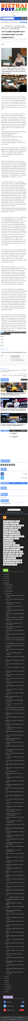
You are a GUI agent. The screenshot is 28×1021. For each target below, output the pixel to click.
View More (25, 379)
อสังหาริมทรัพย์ (7, 525)
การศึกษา (10, 553)
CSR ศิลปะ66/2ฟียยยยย (13, 555)
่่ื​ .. (4, 564)
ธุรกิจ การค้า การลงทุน (5, 399)
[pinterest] (10, 1)
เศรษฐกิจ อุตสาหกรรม (8, 540)
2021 (5, 991)
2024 (5, 578)
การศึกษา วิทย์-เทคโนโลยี (14, 534)
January (7, 989)
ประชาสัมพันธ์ (17, 26)
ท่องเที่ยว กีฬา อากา (11, 558)
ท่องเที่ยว (5, 534)
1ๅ (6, 553)
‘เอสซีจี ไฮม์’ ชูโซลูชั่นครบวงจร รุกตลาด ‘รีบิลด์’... (15, 707)
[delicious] (21, 1)
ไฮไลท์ (8, 27)
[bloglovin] (12, 1)
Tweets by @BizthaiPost (6, 503)
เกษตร (14, 547)
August (7, 593)
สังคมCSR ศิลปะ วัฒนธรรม (9, 562)
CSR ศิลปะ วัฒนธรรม (19, 536)
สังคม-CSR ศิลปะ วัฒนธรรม (17, 22)
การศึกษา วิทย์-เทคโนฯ (9, 26)
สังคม (19, 527)
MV (4, 549)
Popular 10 (5, 483)
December (8, 585)
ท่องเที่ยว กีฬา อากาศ (15, 549)
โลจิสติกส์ (6, 551)
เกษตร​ (3, 383)
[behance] (17, 1)
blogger (5, 430)
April (7, 982)
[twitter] (8, 1)
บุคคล (14, 551)
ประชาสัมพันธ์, (23, 41)
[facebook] (6, 1)
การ (20, 555)
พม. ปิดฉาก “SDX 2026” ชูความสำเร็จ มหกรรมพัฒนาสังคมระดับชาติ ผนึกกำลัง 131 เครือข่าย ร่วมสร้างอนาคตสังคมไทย (13, 409)
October (7, 589)
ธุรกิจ (17, 553)
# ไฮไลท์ (8, 334)
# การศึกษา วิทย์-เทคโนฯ (8, 332)
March (7, 984)
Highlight (14, 483)
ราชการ (5, 536)
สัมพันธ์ (20, 551)
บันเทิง (18, 521)
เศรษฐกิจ (16, 538)
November (8, 587)
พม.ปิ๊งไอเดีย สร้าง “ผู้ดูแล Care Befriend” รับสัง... (15, 637)
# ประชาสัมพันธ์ (18, 332)
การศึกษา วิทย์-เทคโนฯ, (16, 41)
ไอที (15, 527)
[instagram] (19, 1)
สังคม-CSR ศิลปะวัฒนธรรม (9, 542)
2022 (5, 583)
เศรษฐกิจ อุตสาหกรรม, (5, 42)
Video (8, 549)
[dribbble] (13, 1)
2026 (5, 574)
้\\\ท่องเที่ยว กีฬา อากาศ (11, 564)
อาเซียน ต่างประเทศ (13, 529)
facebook (23, 430)
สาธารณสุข (11, 536)
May (7, 980)
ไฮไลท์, (11, 42)
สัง (17, 551)
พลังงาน (5, 527)
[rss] (15, 1)
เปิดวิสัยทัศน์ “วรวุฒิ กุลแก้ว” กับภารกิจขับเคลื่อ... (14, 617)
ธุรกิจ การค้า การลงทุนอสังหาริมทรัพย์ (11, 560)
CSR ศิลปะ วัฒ (20, 547)
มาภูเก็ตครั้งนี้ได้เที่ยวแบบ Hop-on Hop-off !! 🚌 (14, 643)
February (8, 987)
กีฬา (10, 551)
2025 (5, 576)
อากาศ (21, 553)
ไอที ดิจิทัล (14, 525)
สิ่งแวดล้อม (6, 523)
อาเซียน (18, 562)
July (6, 976)
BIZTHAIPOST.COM (13, 1017)
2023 (5, 580)
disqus (13, 430)
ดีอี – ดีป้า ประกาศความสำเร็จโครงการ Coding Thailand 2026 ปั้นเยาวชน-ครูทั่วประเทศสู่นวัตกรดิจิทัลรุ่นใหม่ (13, 425)
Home (2, 26)
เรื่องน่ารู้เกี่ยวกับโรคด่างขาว (11, 771)
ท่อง (4, 558)
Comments (23, 483)
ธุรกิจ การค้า (6, 547)
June (7, 978)
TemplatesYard (6, 1019)
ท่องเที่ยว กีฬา (16, 545)
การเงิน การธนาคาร (14, 523)
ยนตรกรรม (11, 527)
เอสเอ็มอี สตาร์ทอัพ (8, 545)
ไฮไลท (5, 555)
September (8, 591)
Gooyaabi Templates (20, 1019)
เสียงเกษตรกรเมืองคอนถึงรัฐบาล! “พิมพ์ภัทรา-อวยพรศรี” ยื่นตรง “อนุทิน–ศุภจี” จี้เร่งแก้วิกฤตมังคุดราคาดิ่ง (13, 394)
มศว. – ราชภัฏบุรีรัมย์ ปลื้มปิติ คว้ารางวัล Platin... (15, 897)
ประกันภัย (6, 529)
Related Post (5, 379)
